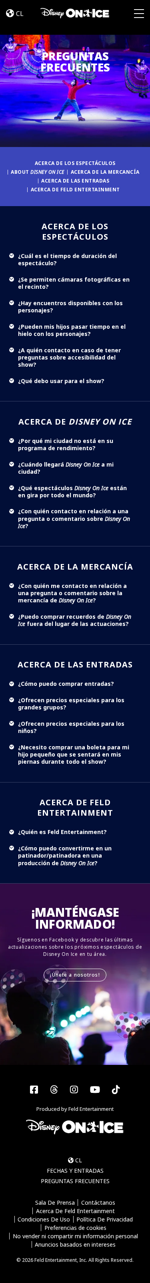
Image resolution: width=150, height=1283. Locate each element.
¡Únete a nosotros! (75, 974)
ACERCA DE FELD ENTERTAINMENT (75, 189)
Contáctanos (98, 1202)
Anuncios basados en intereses (75, 1244)
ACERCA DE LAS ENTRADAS (75, 180)
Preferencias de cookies (75, 1227)
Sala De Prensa (55, 1202)
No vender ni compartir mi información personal (75, 1236)
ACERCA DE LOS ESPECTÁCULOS (75, 163)
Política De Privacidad (104, 1219)
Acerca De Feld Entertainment (75, 1211)
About (37, 172)
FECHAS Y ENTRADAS (75, 1170)
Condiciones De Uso (44, 1219)
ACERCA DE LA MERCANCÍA (105, 172)
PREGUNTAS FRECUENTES (75, 1181)
